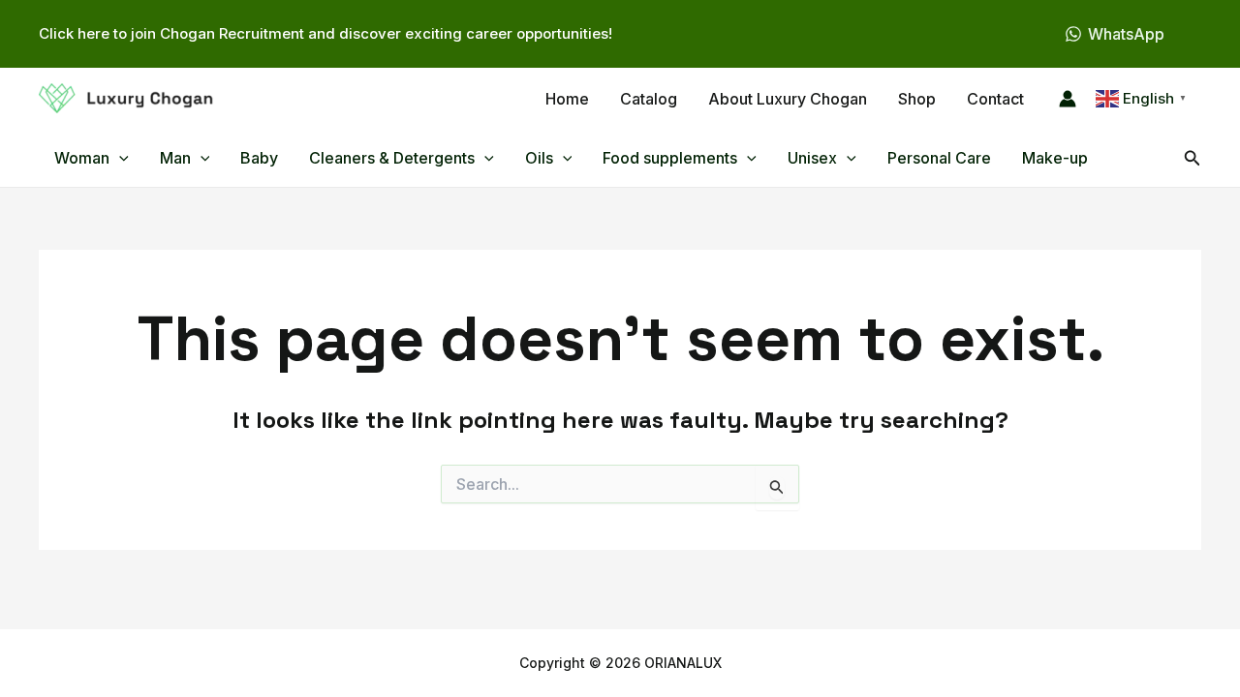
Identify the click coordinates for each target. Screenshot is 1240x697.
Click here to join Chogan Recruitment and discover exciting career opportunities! (325, 33)
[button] (119, 158)
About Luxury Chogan (787, 98)
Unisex (812, 157)
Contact (995, 98)
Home (567, 98)
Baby (259, 157)
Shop (917, 98)
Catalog (648, 98)
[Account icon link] (1067, 98)
